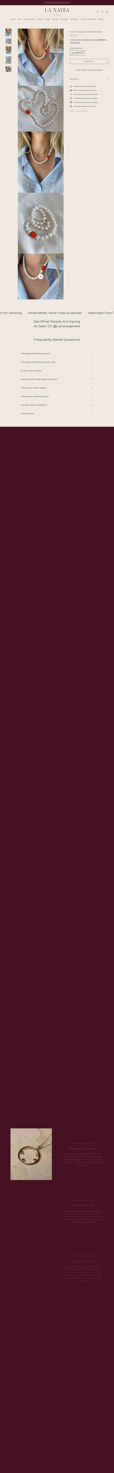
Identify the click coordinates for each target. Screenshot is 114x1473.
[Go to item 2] (8, 41)
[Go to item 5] (8, 69)
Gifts (19, 19)
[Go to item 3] (8, 50)
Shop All (40, 19)
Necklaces (74, 19)
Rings (47, 19)
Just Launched (29, 19)
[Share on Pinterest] (83, 111)
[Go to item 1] (8, 32)
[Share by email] (86, 111)
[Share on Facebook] (77, 111)
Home (13, 19)
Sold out (89, 61)
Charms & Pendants (88, 19)
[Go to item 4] (8, 60)
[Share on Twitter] (80, 111)
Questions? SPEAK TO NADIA (89, 70)
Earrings (55, 19)
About (101, 19)
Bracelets (64, 19)
